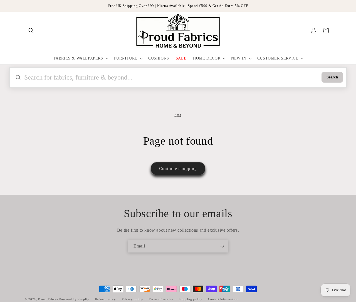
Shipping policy (190, 299)
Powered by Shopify (74, 299)
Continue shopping (178, 168)
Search (332, 77)
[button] (31, 30)
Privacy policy (132, 299)
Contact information (223, 299)
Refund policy (105, 299)
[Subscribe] (222, 246)
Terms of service (161, 299)
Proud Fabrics (48, 299)
